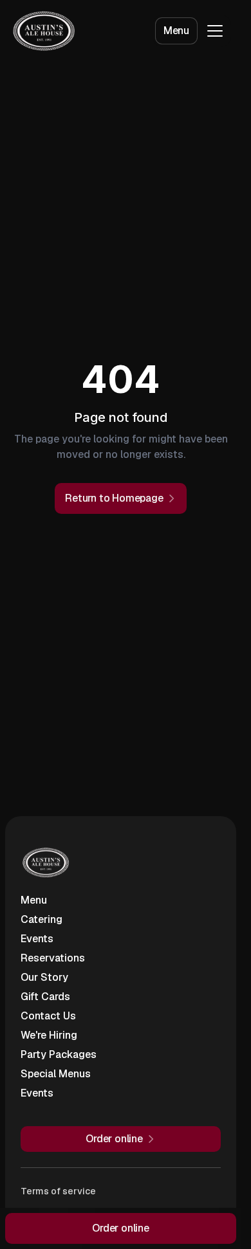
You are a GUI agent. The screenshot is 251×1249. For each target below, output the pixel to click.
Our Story (44, 977)
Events (37, 938)
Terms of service (58, 1191)
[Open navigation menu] (215, 31)
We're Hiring (49, 1035)
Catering (41, 919)
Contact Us (48, 1016)
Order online (120, 1228)
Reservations (53, 958)
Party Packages (59, 1054)
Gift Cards (45, 996)
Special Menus (56, 1073)
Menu (176, 30)
